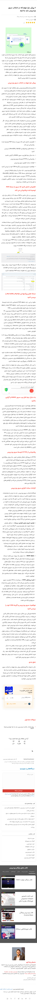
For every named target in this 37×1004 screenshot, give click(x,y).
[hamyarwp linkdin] (22, 998)
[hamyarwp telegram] (18, 998)
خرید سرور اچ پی (30, 844)
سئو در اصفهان (30, 849)
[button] (34, 698)
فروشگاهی (13, 871)
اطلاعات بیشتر (12, 704)
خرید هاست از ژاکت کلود (6, 989)
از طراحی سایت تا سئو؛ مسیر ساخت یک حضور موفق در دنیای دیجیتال (20, 815)
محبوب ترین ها (25, 871)
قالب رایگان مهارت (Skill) (24, 880)
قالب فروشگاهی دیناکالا (24, 929)
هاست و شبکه (23, 17)
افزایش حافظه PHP (20, 322)
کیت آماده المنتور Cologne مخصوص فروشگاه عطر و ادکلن (26, 898)
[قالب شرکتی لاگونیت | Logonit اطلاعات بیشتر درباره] (8, 704)
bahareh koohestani (29, 759)
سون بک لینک (31, 838)
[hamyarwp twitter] (26, 998)
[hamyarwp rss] (11, 998)
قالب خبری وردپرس (29, 852)
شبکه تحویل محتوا (19, 628)
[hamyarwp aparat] (7, 998)
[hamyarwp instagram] (29, 998)
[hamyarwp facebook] (15, 998)
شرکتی (18, 871)
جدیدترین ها (32, 871)
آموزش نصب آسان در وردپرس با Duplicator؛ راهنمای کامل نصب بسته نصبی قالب (19, 809)
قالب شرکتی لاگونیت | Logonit (26, 692)
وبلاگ (18, 17)
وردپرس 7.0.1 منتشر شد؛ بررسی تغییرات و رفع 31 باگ (22, 822)
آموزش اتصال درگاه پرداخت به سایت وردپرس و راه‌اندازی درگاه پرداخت (19, 826)
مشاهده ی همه (5, 871)
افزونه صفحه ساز (30, 855)
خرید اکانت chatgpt (29, 847)
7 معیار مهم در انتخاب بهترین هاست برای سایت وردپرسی (20, 819)
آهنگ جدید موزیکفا (29, 841)
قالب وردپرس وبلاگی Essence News (26, 914)
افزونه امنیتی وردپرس (29, 858)
